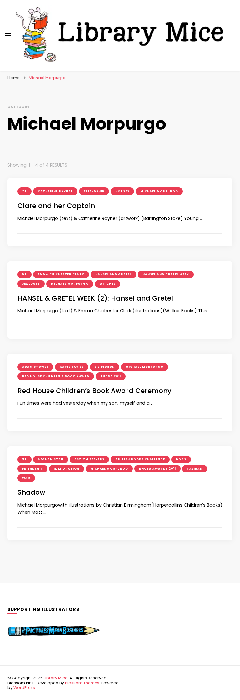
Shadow (31, 492)
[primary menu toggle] (8, 35)
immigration (66, 469)
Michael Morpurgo (159, 191)
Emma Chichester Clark (61, 274)
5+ (24, 274)
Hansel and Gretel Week (165, 274)
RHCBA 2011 (110, 376)
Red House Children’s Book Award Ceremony (94, 390)
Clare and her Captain (56, 205)
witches (108, 284)
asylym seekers (89, 459)
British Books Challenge (140, 459)
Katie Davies (72, 367)
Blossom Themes (82, 683)
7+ (24, 191)
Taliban (194, 469)
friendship (94, 191)
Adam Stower (35, 367)
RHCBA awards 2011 (157, 469)
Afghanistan (50, 459)
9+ (24, 459)
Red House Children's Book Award (55, 376)
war (26, 478)
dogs (181, 459)
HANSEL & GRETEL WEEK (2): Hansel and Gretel (95, 298)
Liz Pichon (105, 367)
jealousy (31, 284)
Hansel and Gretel (113, 274)
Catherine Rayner (55, 191)
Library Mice (56, 678)
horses (122, 191)
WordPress (24, 687)
